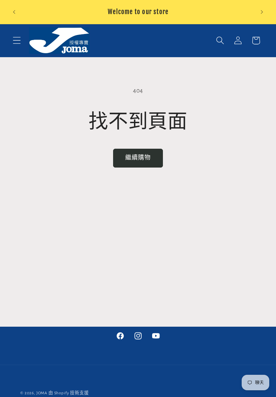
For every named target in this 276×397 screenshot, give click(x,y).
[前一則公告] (14, 12)
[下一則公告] (261, 12)
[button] (17, 40)
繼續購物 (138, 158)
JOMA (41, 393)
